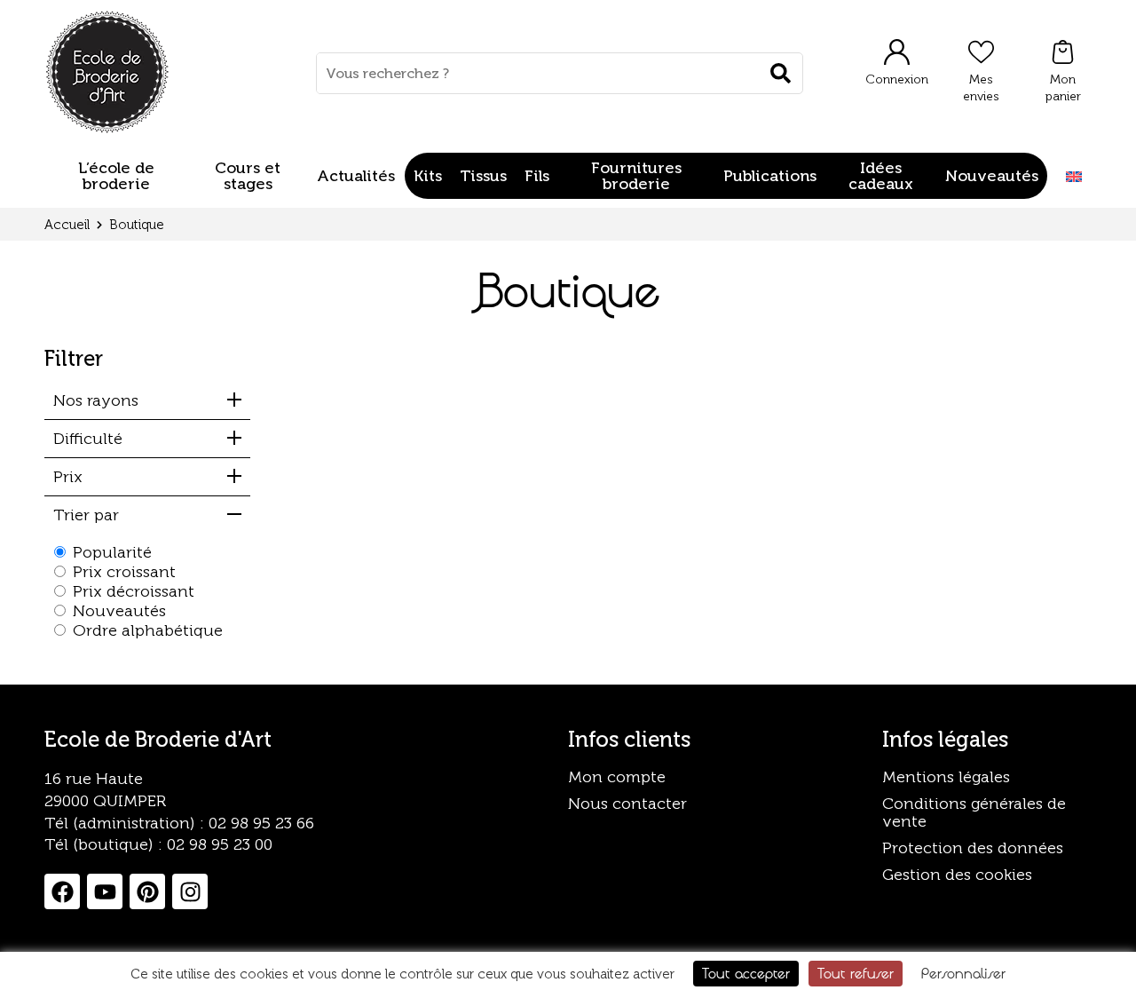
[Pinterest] (147, 891)
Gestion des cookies (957, 874)
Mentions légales (946, 777)
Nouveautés (991, 176)
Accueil (67, 225)
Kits (428, 176)
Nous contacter (627, 803)
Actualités (356, 176)
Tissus (483, 176)
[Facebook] (62, 891)
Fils (537, 176)
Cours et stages (247, 176)
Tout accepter (746, 973)
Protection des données (972, 848)
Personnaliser (963, 973)
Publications (769, 176)
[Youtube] (104, 891)
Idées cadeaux (880, 176)
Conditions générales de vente (974, 812)
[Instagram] (190, 891)
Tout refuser (855, 973)
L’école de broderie (116, 176)
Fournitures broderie (636, 176)
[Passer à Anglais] (1074, 176)
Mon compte (617, 777)
